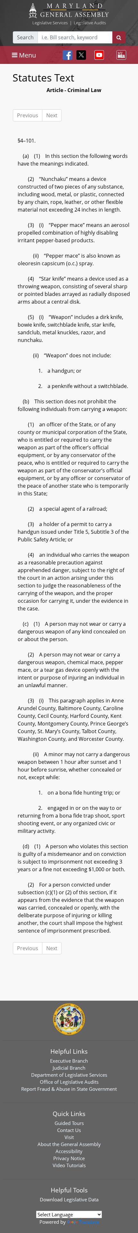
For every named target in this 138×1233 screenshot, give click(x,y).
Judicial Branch (69, 1068)
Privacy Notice (69, 1158)
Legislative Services (50, 23)
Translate (89, 1222)
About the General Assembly (69, 1144)
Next (51, 115)
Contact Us (69, 1130)
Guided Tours (69, 1123)
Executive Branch (69, 1061)
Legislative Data (81, 1199)
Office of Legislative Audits (69, 1082)
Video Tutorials (69, 1165)
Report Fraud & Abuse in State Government (69, 1089)
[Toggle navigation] (98, 55)
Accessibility (69, 1151)
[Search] (118, 37)
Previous (27, 115)
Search (25, 37)
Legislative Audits (90, 23)
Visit (69, 1137)
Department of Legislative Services (69, 1075)
